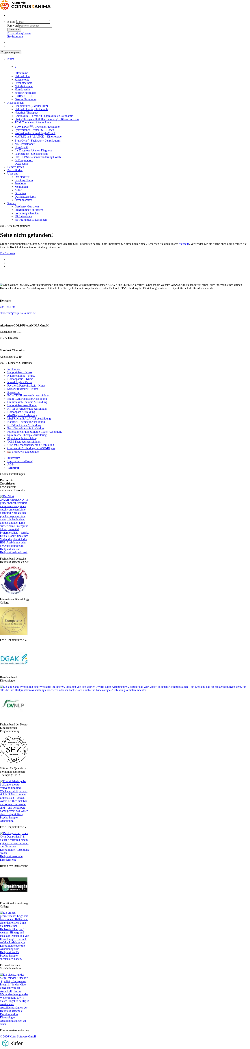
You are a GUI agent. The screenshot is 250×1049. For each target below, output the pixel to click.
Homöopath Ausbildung (21, 411)
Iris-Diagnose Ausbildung (22, 415)
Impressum (13, 457)
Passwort (12, 25)
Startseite (184, 243)
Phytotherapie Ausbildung (22, 438)
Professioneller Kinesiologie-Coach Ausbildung (34, 431)
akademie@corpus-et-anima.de (18, 313)
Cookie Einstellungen (12, 474)
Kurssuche (13, 392)
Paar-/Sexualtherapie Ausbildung (26, 428)
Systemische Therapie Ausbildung (27, 435)
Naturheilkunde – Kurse (21, 375)
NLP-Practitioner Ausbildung (24, 425)
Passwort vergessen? (19, 33)
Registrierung (15, 36)
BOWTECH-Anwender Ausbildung (28, 395)
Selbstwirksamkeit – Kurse (22, 388)
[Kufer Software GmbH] (12, 1047)
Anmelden (14, 29)
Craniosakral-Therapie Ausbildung (27, 402)
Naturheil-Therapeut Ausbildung (26, 421)
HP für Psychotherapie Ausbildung (27, 408)
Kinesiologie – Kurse (19, 382)
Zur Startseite (7, 253)
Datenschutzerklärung (20, 461)
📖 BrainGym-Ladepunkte (23, 451)
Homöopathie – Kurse (20, 378)
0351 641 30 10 (9, 306)
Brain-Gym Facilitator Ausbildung (27, 398)
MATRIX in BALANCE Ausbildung (29, 418)
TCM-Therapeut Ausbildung (23, 441)
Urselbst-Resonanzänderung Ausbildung (30, 444)
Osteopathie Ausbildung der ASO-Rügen (31, 448)
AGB (10, 464)
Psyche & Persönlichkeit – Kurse (26, 385)
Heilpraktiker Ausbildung (22, 405)
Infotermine (14, 369)
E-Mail (11, 21)
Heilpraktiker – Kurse (19, 372)
